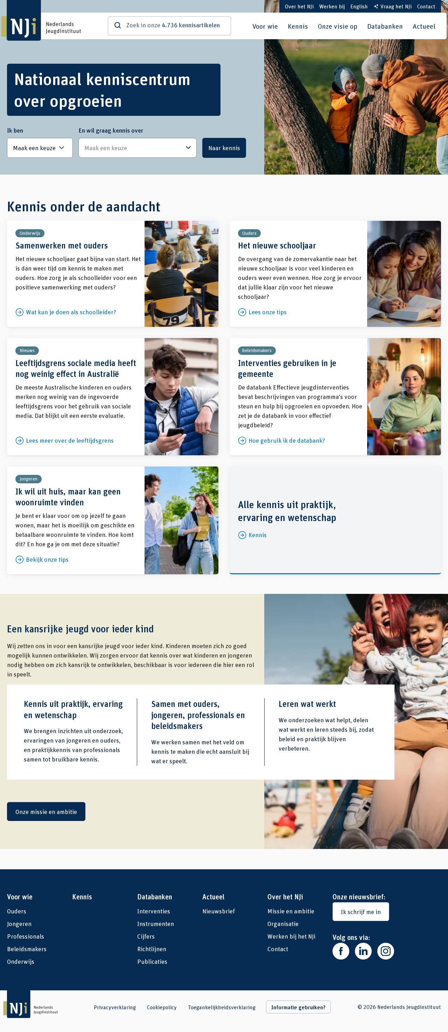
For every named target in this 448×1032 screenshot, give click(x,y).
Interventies (153, 911)
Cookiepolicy (162, 1007)
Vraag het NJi (396, 6)
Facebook (340, 951)
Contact (426, 6)
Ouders (16, 911)
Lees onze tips (335, 274)
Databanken (385, 25)
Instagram (385, 951)
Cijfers (146, 936)
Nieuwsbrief (218, 911)
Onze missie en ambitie (46, 811)
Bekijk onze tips (112, 520)
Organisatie (283, 923)
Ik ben (15, 130)
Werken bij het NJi (291, 936)
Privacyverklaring (115, 1007)
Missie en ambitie (290, 911)
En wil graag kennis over (110, 130)
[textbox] (134, 148)
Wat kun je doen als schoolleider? (112, 274)
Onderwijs (20, 961)
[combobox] (137, 148)
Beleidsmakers (27, 949)
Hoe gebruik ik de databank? (335, 396)
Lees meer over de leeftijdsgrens (112, 396)
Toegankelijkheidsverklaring (221, 1007)
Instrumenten (155, 923)
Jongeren (19, 923)
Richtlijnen (151, 949)
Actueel (424, 25)
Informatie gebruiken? (298, 1007)
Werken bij (332, 6)
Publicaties (152, 961)
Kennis (298, 25)
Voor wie (265, 25)
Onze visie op (337, 25)
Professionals (25, 936)
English (359, 6)
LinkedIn (363, 951)
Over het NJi (299, 6)
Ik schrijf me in (361, 911)
